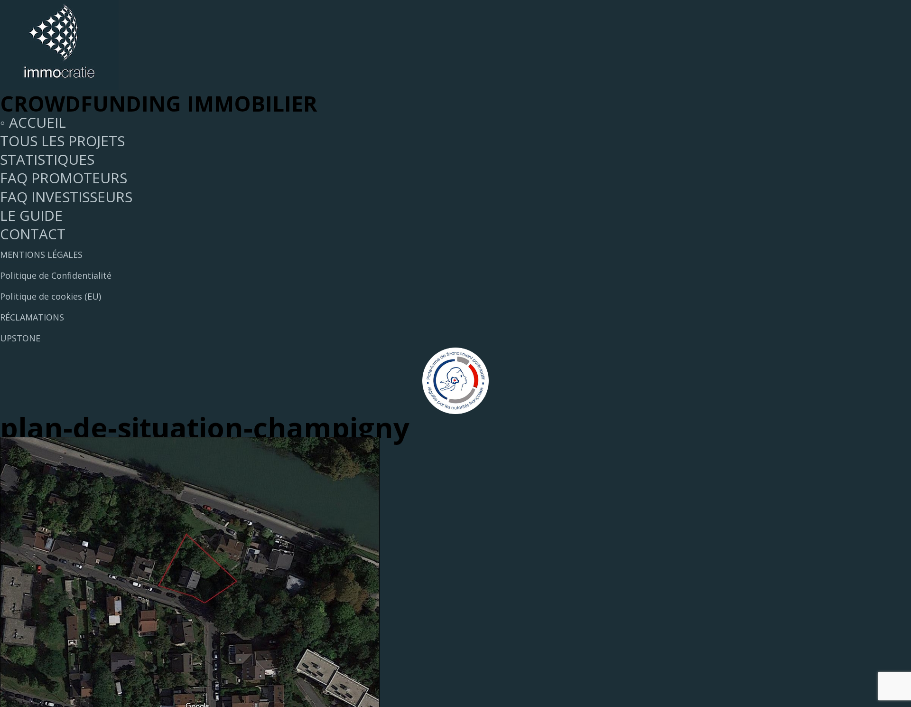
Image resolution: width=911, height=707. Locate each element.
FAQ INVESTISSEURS (66, 197)
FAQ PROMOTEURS (63, 178)
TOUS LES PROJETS (62, 141)
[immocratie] (59, 84)
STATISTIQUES (47, 159)
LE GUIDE (31, 215)
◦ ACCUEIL (33, 122)
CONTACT (32, 234)
